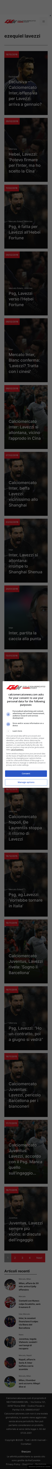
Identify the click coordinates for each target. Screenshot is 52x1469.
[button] (26, 731)
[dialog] (26, 734)
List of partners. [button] (17, 749)
